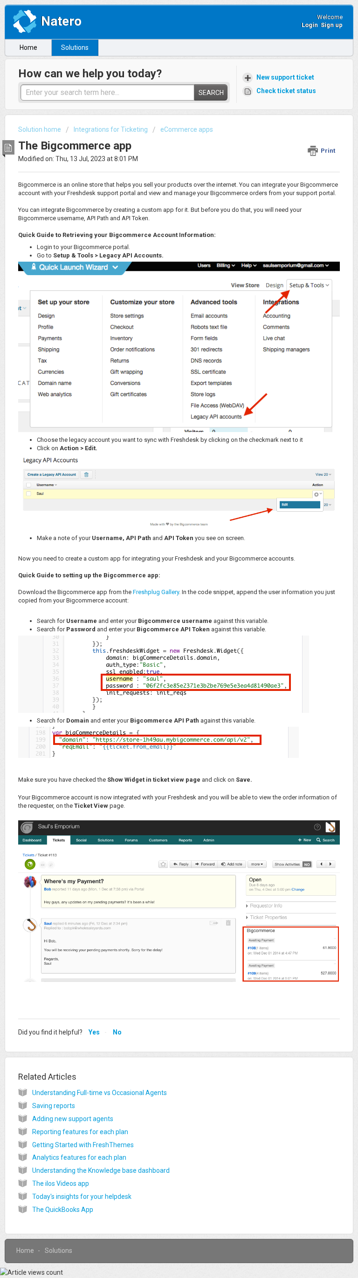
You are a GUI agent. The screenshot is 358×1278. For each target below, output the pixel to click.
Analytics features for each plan (79, 1157)
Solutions (75, 47)
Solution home (40, 129)
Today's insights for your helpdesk (81, 1196)
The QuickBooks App (62, 1209)
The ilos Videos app (60, 1183)
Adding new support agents (72, 1118)
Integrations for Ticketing (111, 129)
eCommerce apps (186, 129)
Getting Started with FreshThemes (83, 1145)
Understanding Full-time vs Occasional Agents (99, 1092)
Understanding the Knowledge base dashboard (101, 1170)
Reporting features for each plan (80, 1132)
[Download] (161, 648)
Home (28, 47)
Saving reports (53, 1105)
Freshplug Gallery (156, 591)
